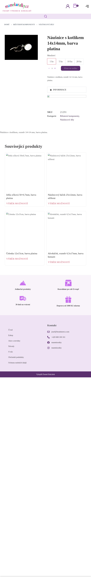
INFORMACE (59, 90)
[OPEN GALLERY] (21, 47)
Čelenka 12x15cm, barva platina (21, 253)
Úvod (10, 330)
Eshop (10, 335)
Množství (51, 55)
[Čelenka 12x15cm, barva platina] (24, 231)
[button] (66, 90)
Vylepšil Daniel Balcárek (45, 374)
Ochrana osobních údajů (17, 363)
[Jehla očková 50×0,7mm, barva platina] (24, 172)
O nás (10, 352)
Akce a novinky (14, 341)
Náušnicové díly (46, 24)
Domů (6, 24)
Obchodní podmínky (16, 357)
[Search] (45, 16)
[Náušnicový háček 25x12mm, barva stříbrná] (66, 172)
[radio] (51, 61)
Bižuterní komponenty (24, 24)
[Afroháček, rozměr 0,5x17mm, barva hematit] (66, 231)
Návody (11, 346)
